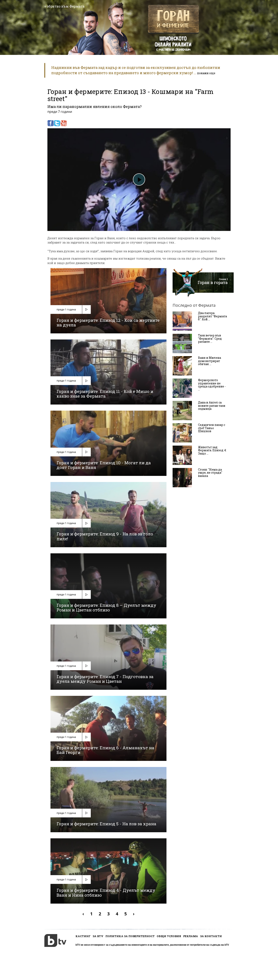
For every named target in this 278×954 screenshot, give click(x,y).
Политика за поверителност (130, 936)
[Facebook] (50, 123)
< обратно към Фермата (64, 6)
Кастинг (83, 936)
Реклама (190, 936)
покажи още (206, 73)
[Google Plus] (63, 123)
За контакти (211, 936)
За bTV (98, 936)
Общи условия (169, 936)
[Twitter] (57, 123)
